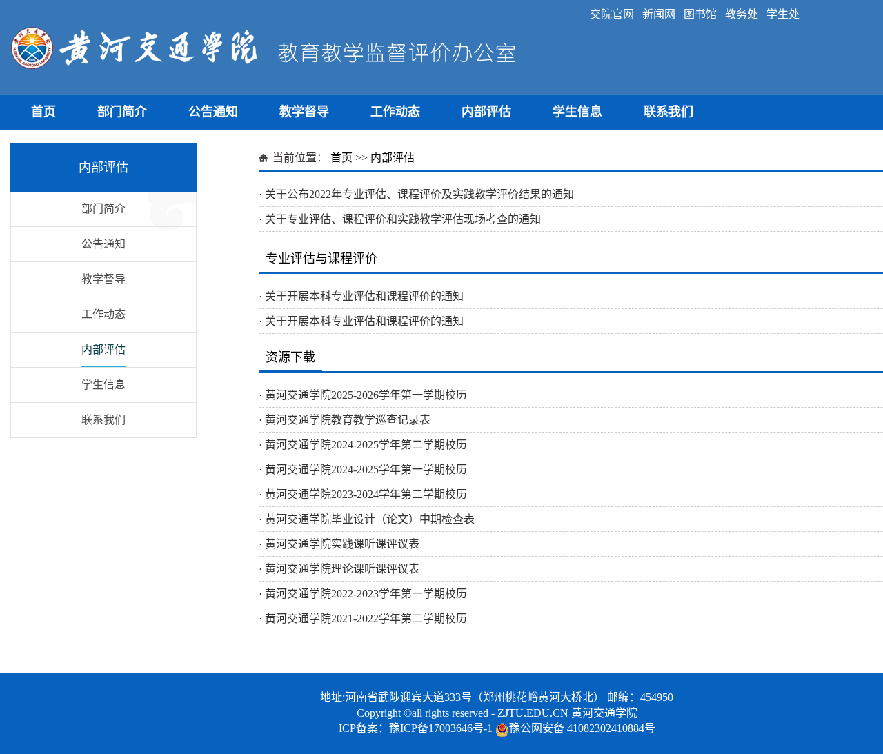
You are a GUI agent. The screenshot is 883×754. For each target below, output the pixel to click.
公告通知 (213, 112)
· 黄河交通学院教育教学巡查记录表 (344, 420)
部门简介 (122, 112)
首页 (43, 112)
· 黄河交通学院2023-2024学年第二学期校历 (363, 494)
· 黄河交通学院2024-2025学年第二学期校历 (363, 444)
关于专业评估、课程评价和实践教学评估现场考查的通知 (403, 219)
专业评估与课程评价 (321, 259)
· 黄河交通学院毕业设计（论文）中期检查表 (367, 519)
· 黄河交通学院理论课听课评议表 (339, 569)
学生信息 (577, 112)
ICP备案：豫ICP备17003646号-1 (416, 728)
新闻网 (658, 14)
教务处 (741, 14)
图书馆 (700, 14)
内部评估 (486, 112)
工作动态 (395, 112)
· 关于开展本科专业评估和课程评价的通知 (361, 296)
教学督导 (304, 112)
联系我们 (668, 112)
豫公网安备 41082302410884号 (582, 728)
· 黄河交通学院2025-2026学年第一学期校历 (363, 395)
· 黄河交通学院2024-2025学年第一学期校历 (363, 469)
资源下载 (290, 357)
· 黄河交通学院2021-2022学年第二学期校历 (363, 618)
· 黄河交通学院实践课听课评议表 (339, 544)
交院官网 (612, 14)
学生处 (783, 14)
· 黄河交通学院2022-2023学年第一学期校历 (363, 593)
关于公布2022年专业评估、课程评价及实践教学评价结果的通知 (419, 194)
